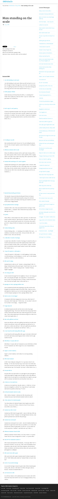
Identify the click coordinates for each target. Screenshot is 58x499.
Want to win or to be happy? (10, 296)
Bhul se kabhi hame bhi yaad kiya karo (46, 189)
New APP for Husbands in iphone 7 (12, 439)
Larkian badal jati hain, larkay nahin (47, 127)
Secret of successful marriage (11, 463)
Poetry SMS (22, 488)
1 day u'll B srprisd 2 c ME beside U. (12, 251)
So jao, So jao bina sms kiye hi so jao (46, 36)
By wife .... (6, 214)
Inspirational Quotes (28, 492)
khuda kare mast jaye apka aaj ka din (46, 72)
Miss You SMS (13, 490)
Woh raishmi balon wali (44, 32)
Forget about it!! (8, 306)
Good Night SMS (44, 488)
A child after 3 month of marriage (12, 237)
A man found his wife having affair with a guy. (14, 331)
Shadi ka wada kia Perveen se (46, 118)
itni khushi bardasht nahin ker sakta (12, 392)
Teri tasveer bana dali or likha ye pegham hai (46, 226)
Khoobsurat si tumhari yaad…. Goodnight (46, 148)
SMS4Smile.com (7, 496)
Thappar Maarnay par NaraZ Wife (46, 156)
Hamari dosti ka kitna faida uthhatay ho (45, 67)
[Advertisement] (10, 11)
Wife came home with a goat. (11, 453)
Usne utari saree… (43, 115)
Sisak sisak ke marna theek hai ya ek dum (46, 28)
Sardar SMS (3, 492)
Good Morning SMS (5, 490)
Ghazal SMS (37, 488)
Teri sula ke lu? (42, 79)
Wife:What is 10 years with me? (11, 340)
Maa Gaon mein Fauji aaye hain (46, 174)
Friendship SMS (15, 488)
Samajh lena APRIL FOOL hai (45, 85)
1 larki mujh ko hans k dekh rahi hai (47, 177)
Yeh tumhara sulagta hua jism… (46, 209)
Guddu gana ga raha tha (44, 40)
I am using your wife (9, 272)
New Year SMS (41, 490)
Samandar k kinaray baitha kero (46, 14)
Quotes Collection (43, 492)
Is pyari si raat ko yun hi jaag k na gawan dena (46, 205)
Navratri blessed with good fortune (12, 193)
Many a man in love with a (45, 10)
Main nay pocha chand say (45, 185)
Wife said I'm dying (8, 261)
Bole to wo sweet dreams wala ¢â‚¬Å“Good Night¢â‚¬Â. (46, 59)
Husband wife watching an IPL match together (15, 161)
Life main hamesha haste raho (46, 64)
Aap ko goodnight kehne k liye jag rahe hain (46, 181)
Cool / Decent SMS (30, 488)
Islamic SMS (52, 490)
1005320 (41, 98)
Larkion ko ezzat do (43, 25)
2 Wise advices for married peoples (12, 400)
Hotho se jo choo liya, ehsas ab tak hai (47, 105)
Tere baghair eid (42, 112)
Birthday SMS (34, 490)
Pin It (15, 46)
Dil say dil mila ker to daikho (45, 234)
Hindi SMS (36, 492)
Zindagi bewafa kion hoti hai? (45, 168)
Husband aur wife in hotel (10, 410)
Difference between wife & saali (11, 149)
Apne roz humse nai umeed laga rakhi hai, (46, 17)
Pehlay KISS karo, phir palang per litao (46, 144)
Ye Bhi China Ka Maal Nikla (45, 89)
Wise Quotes (10, 492)
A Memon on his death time (10, 382)
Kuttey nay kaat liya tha (44, 56)
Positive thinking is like (9, 228)
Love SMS (3, 488)
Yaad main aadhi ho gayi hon (45, 121)
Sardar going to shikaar (9, 91)
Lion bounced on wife (9, 472)
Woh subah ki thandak (44, 201)
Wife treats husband (9, 358)
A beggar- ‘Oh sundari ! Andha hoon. (47, 217)
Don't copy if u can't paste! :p (11, 108)
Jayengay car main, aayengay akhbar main (14, 284)
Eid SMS (47, 490)
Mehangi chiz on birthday (45, 237)
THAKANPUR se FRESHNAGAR (46, 43)
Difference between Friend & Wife (12, 431)
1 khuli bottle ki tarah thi (44, 46)
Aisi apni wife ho (8, 370)
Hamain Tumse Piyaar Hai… (45, 50)
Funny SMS (17, 5)
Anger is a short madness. (10, 350)
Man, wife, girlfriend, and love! (11, 319)
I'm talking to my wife (9, 140)
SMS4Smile (8, 1)
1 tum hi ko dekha (43, 223)
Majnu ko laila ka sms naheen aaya (47, 153)
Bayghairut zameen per (44, 109)
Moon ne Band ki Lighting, (45, 159)
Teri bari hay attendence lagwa (46, 101)
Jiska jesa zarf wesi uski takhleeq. (46, 140)
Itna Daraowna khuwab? (44, 92)
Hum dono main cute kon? (45, 162)
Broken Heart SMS (26, 490)
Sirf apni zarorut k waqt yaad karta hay (47, 194)
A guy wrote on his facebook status (47, 220)
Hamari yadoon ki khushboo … (46, 53)
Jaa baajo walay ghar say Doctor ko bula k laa (47, 212)
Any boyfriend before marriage (11, 204)
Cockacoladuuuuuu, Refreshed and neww (47, 131)
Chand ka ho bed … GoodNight (46, 231)
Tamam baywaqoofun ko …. (45, 95)
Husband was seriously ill (10, 419)
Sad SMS (19, 490)
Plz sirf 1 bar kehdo (43, 82)
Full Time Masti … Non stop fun (46, 21)
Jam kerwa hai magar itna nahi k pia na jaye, (47, 136)
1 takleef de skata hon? (44, 165)
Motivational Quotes (18, 492)
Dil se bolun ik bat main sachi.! (46, 198)
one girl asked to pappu (44, 171)
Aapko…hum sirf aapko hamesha (46, 76)
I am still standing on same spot (11, 80)
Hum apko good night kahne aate (46, 124)
